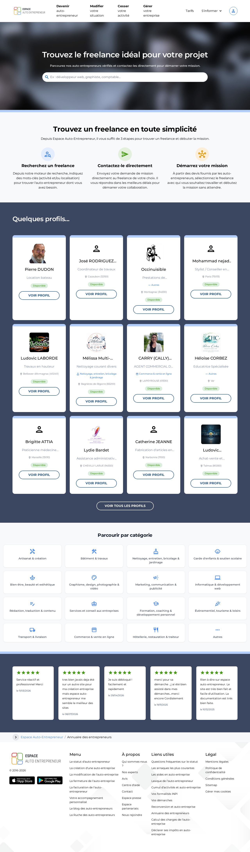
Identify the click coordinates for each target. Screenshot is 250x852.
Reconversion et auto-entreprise (173, 806)
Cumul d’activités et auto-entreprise (176, 787)
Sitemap (211, 785)
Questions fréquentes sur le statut (174, 761)
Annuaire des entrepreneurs (170, 813)
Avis (125, 778)
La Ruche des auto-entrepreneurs (92, 815)
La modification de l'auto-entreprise (94, 774)
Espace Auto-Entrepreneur (42, 737)
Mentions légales (217, 761)
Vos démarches (161, 800)
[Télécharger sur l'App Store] (22, 780)
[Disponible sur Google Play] (49, 780)
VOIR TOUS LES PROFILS (125, 506)
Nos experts (130, 772)
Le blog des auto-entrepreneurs (91, 808)
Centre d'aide (131, 785)
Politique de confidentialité (215, 770)
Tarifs (190, 11)
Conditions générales (219, 778)
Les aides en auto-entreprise (170, 774)
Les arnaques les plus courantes (172, 768)
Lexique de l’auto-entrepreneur (172, 781)
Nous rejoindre (132, 815)
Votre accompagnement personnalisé (86, 800)
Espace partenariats (130, 806)
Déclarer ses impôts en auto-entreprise (171, 832)
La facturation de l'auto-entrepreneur (86, 789)
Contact (127, 791)
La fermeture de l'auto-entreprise (92, 781)
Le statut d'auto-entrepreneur (90, 761)
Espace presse (131, 798)
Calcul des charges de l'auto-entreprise (170, 821)
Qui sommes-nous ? (134, 763)
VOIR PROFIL (39, 295)
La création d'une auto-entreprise (92, 768)
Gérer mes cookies (218, 791)
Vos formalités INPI (164, 794)
